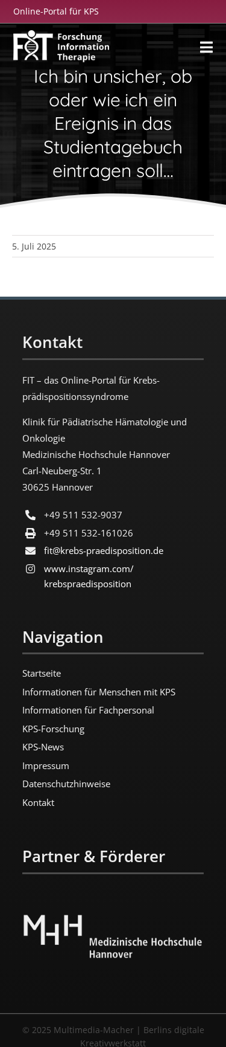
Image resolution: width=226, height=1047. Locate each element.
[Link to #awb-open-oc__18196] (206, 47)
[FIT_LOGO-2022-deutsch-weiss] (60, 35)
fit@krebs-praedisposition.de (103, 550)
